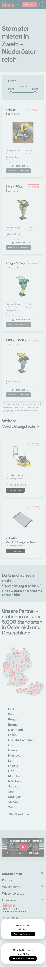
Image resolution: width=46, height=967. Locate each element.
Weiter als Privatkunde (23, 934)
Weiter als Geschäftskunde (23, 958)
